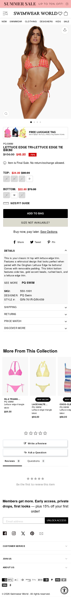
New (4, 21)
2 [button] (35, 122)
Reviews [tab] (10, 461)
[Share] (65, 30)
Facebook (5, 533)
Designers (46, 21)
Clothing (31, 21)
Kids (58, 21)
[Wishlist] (60, 15)
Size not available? (35, 222)
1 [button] (31, 122)
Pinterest (32, 533)
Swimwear (16, 21)
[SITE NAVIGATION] (4, 14)
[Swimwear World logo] (35, 13)
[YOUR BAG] (66, 13)
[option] (35, 72)
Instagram (14, 533)
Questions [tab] (33, 461)
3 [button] (38, 122)
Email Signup (41, 533)
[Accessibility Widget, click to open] (64, 590)
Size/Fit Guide (20, 203)
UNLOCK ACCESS (56, 520)
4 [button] (41, 122)
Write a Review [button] (37, 443)
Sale (66, 21)
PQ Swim (8, 143)
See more (19, 282)
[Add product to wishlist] (25, 405)
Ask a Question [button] (37, 452)
